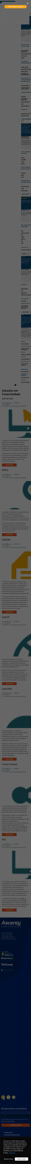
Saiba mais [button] (12, 1153)
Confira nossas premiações (15, 6)
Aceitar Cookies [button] (21, 1159)
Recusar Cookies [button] (8, 1159)
